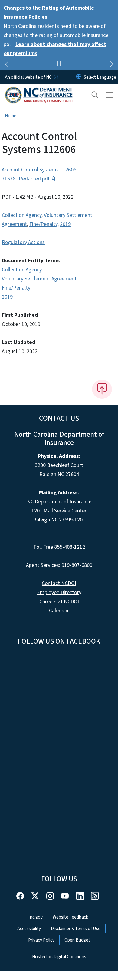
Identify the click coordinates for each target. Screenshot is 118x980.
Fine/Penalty (43, 224)
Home (10, 115)
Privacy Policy (41, 940)
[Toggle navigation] (109, 95)
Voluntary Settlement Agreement (39, 279)
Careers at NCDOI (59, 601)
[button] (91, 95)
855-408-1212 (69, 547)
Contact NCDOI (59, 583)
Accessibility (29, 928)
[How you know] (55, 77)
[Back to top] (102, 389)
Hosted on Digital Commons (59, 956)
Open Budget (77, 940)
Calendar (59, 610)
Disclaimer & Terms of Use (75, 928)
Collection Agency (21, 215)
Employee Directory (59, 592)
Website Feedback (70, 917)
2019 (65, 224)
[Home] (39, 91)
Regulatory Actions (23, 242)
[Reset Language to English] (78, 77)
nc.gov (36, 917)
